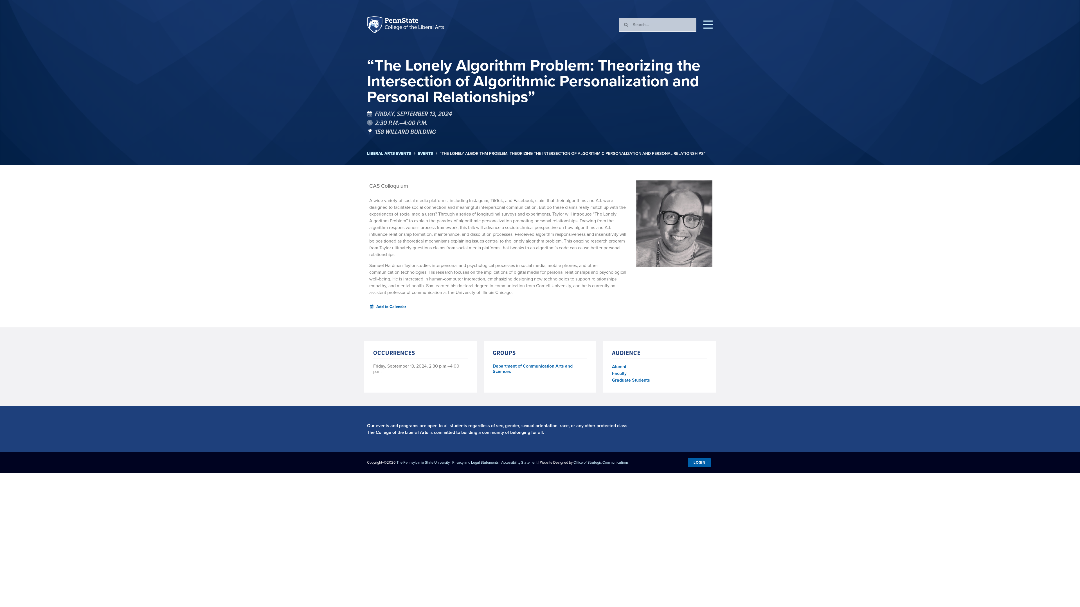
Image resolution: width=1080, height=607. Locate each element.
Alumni (619, 366)
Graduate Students (631, 380)
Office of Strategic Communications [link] (601, 462)
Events (425, 154)
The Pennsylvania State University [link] (423, 462)
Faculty (619, 373)
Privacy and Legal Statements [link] (475, 462)
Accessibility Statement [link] (519, 462)
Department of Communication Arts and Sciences (533, 369)
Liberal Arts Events (389, 154)
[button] (708, 24)
